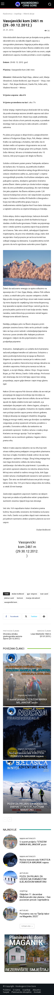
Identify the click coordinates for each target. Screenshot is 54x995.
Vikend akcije (28, 13)
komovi (20, 598)
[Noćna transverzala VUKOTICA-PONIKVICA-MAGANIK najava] (27, 733)
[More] (44, 616)
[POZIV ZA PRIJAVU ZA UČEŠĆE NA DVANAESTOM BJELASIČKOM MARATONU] (27, 787)
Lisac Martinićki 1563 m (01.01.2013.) (41, 635)
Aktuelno (27, 800)
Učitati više (26, 926)
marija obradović (33, 598)
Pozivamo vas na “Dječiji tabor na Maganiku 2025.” (34, 915)
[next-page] (10, 819)
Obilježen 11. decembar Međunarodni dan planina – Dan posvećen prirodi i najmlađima (35, 897)
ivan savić (44, 594)
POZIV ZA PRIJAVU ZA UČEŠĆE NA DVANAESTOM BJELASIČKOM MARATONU (27, 806)
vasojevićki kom (10, 602)
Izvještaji (17, 13)
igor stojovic (32, 594)
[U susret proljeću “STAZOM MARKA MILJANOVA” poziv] (27, 679)
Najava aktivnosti (27, 695)
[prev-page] (5, 819)
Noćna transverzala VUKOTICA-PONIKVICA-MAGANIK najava (27, 755)
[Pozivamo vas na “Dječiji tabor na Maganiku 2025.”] (10, 914)
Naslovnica (7, 13)
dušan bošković (18, 594)
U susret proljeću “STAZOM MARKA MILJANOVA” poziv (27, 701)
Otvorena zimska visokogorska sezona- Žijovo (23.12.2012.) (12, 636)
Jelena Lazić (9, 598)
